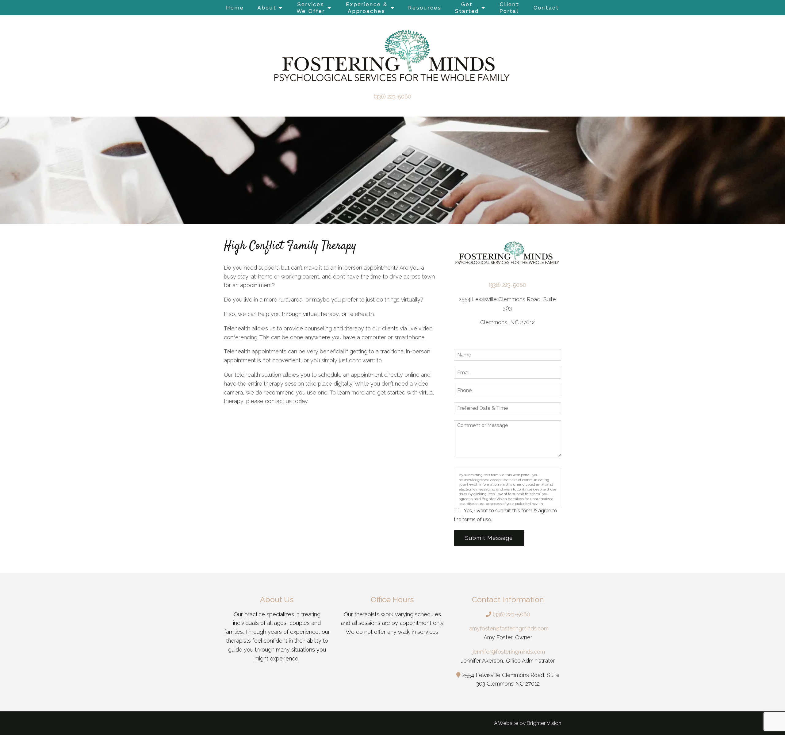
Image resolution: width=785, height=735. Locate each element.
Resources (424, 7)
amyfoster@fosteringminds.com (509, 628)
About (266, 7)
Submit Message (489, 538)
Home (235, 7)
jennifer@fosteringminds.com (509, 651)
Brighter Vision (544, 723)
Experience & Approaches (366, 7)
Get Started (467, 7)
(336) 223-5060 (392, 96)
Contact (546, 7)
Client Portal (509, 7)
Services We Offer (311, 7)
